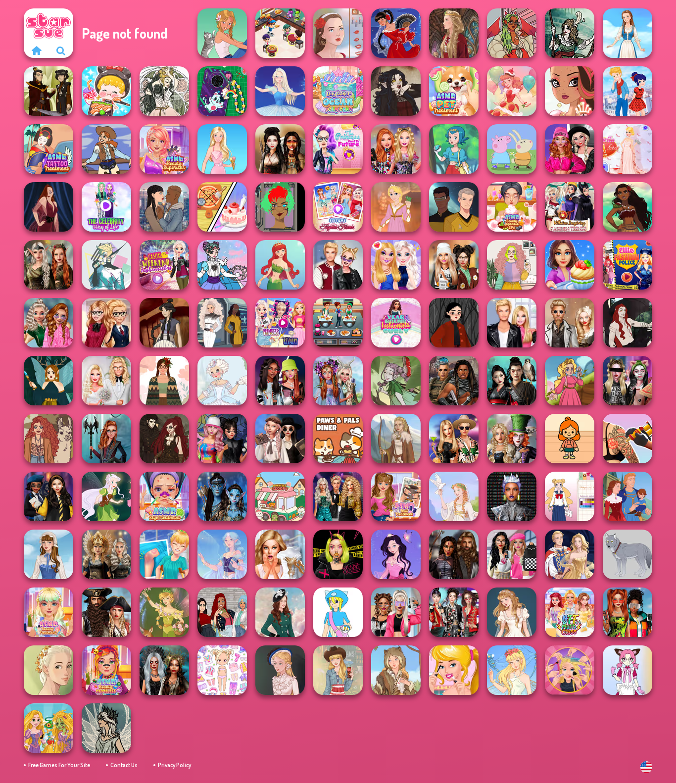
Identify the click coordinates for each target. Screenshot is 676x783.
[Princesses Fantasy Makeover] (338, 380)
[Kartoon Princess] (569, 380)
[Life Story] (627, 496)
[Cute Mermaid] (280, 265)
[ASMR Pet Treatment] (454, 91)
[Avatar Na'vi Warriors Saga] (222, 496)
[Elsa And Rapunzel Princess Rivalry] (280, 322)
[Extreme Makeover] (569, 670)
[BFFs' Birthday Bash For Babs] (454, 438)
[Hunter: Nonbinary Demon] (106, 265)
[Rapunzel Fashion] (396, 207)
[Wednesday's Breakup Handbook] (280, 438)
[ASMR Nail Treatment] (396, 496)
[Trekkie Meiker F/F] (222, 322)
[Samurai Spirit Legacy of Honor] (511, 380)
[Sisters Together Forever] (338, 207)
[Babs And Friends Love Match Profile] (627, 612)
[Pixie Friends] (106, 496)
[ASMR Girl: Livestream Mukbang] (106, 91)
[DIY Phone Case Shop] (222, 91)
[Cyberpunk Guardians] (454, 380)
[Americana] (338, 670)
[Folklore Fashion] (627, 33)
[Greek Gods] (454, 496)
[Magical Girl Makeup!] (222, 265)
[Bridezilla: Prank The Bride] (280, 554)
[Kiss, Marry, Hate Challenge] (338, 265)
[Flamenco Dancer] (396, 33)
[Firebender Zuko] (48, 91)
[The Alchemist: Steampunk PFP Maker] (164, 438)
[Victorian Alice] (280, 670)
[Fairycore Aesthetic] (164, 380)
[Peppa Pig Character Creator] (511, 149)
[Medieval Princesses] (454, 554)
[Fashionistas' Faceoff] (280, 380)
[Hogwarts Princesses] (48, 496)
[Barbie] (222, 149)
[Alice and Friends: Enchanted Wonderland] (511, 438)
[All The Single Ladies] (164, 207)
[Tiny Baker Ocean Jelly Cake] (338, 91)
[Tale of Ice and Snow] (106, 728)
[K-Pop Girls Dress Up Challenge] (454, 612)
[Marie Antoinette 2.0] (222, 380)
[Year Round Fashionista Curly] (396, 322)
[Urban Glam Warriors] (338, 554)
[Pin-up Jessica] (48, 207)
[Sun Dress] (569, 554)
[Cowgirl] (106, 149)
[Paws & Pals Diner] (338, 438)
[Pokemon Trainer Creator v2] (338, 612)
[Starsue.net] (36, 50)
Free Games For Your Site (59, 765)
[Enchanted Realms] (164, 670)
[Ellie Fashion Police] (627, 265)
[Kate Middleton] (280, 612)
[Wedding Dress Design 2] (511, 612)
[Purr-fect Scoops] (280, 496)
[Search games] (60, 50)
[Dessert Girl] (511, 91)
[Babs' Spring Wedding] (106, 380)
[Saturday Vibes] (511, 265)
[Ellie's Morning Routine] (454, 670)
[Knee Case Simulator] (164, 554)
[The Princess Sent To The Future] (338, 149)
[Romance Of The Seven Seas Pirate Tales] (106, 612)
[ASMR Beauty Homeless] (106, 670)
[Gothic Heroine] (396, 91)
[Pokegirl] (454, 149)
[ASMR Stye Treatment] (164, 496)
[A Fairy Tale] (396, 380)
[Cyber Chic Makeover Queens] (511, 496)
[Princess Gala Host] (627, 149)
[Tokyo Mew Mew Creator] (627, 670)
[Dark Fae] (48, 380)
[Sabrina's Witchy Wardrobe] (454, 322)
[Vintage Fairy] (164, 612)
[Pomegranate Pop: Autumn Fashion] (48, 438)
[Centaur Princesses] (106, 438)
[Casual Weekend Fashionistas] (164, 265)
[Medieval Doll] (454, 33)
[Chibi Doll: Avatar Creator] (222, 670)
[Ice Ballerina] (280, 91)
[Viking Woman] (396, 438)
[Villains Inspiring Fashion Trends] (569, 207)
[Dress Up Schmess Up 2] (511, 33)
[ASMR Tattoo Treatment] (48, 149)
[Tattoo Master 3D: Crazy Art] (627, 438)
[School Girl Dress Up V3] (569, 496)
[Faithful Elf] (222, 554)
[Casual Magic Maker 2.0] (627, 322)
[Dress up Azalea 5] (396, 554)
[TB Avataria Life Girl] (569, 438)
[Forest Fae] (164, 91)
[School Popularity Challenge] (48, 322)
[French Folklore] (48, 554)
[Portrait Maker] (338, 33)
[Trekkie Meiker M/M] (454, 207)
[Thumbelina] (511, 670)
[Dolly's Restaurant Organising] (222, 207)
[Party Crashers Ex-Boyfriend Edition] (338, 496)
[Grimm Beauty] (396, 670)
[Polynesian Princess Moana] (627, 207)
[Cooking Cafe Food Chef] (338, 322)
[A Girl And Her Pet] (222, 33)
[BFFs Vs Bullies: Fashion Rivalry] (396, 612)
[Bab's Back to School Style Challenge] (511, 554)
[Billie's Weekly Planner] (627, 380)
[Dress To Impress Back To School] (454, 265)
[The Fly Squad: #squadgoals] (222, 612)
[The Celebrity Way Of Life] (106, 207)
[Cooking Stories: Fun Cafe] (569, 265)
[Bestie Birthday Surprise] (396, 149)
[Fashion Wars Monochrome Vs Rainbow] (569, 149)
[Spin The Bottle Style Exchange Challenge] (222, 438)
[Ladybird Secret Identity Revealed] (627, 91)
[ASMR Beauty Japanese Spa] (511, 207)
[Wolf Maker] (627, 554)
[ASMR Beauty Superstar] (164, 149)
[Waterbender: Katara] (164, 322)
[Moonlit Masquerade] (569, 33)
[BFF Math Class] (569, 612)
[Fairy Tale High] (569, 91)
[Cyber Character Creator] (280, 207)
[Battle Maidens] (280, 149)
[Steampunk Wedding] (569, 322)
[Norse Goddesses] (106, 554)
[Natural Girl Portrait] (48, 670)
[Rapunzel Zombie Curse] (48, 728)
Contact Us (124, 765)
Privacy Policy (174, 765)
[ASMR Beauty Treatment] (48, 612)
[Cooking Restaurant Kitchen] (280, 33)
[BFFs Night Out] (396, 265)
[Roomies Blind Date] (511, 322)
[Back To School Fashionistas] (106, 322)
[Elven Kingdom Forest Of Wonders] (48, 265)
